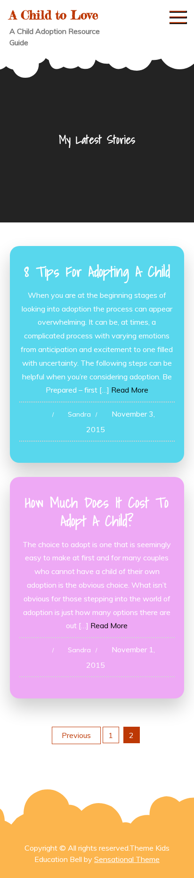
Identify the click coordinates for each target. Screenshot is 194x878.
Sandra (79, 414)
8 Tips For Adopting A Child (97, 271)
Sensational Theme (127, 859)
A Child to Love (53, 15)
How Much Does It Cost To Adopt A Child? (97, 511)
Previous (76, 735)
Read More (129, 389)
